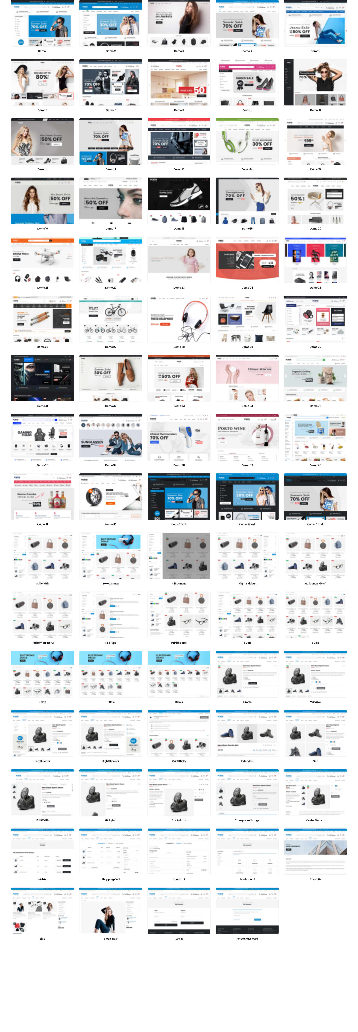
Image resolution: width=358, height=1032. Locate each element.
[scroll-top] (351, 1028)
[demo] (42, 23)
